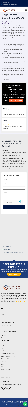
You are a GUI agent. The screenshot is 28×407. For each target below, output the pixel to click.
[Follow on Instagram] (5, 388)
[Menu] (26, 10)
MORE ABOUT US (20, 301)
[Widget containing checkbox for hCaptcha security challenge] (13, 202)
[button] (25, 404)
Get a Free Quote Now (16, 100)
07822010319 (7, 249)
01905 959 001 (6, 2)
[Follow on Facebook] (2, 388)
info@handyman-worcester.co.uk (10, 4)
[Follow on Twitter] (9, 388)
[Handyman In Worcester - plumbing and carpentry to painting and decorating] (9, 10)
